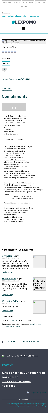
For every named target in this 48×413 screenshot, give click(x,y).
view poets (28, 2)
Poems (11, 79)
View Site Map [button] (24, 399)
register (40, 2)
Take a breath (31, 342)
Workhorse (34, 16)
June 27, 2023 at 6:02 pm (10, 258)
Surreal (13, 342)
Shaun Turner (9, 278)
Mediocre (8, 386)
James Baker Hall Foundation (14, 16)
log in (24, 7)
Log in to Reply (7, 272)
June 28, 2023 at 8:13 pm (10, 303)
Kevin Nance (8, 256)
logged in (14, 320)
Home (4, 79)
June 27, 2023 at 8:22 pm (10, 281)
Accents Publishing (16, 381)
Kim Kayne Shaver (10, 47)
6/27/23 (7, 89)
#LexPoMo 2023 (23, 79)
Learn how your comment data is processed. (21, 325)
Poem (6, 63)
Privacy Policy (41, 406)
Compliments (14, 96)
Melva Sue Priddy (11, 301)
